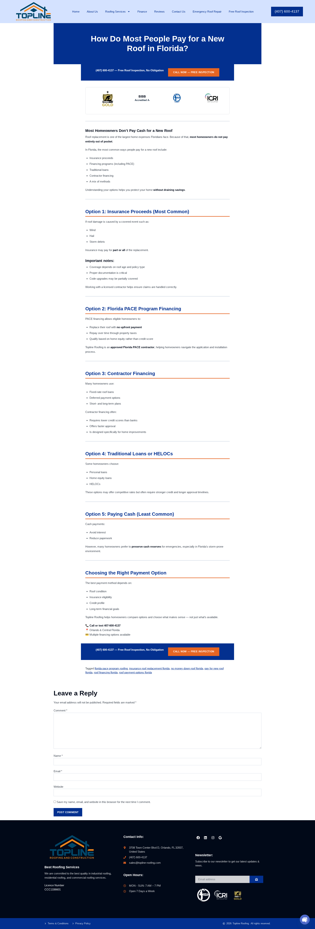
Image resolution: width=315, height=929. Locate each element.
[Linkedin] (205, 838)
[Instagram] (213, 838)
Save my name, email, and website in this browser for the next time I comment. (104, 801)
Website (58, 786)
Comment (60, 710)
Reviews (159, 11)
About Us (92, 11)
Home (75, 11)
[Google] (220, 838)
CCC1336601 (52, 889)
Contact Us (178, 11)
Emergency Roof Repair (207, 11)
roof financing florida (106, 672)
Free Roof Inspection (241, 11)
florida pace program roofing (111, 668)
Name (58, 755)
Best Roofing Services (61, 867)
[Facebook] (198, 838)
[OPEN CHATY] (305, 919)
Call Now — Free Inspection (193, 72)
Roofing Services (115, 11)
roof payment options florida (135, 672)
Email (58, 771)
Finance (142, 11)
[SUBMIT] (256, 879)
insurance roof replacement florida (149, 668)
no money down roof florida (187, 668)
